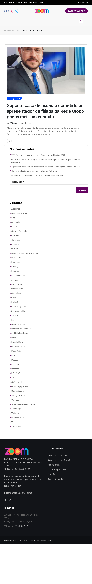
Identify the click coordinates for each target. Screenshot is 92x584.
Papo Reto (16, 351)
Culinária (15, 244)
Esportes (15, 271)
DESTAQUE (16, 257)
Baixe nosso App (14, 2)
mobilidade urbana (19, 333)
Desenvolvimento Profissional (24, 253)
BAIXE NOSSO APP (76, 11)
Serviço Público (18, 395)
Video (13, 422)
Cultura (14, 249)
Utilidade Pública (18, 417)
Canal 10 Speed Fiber (57, 469)
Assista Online (27, 2)
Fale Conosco (39, 2)
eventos (14, 280)
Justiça (14, 315)
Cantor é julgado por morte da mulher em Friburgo (34, 171)
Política (14, 360)
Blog (10, 99)
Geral (18, 99)
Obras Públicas (18, 346)
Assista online (53, 465)
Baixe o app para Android (59, 460)
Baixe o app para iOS (57, 455)
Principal (15, 364)
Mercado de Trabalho (21, 329)
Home (7, 30)
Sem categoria (17, 391)
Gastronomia (17, 289)
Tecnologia (16, 408)
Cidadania (15, 222)
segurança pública (19, 386)
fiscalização (16, 284)
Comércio (15, 240)
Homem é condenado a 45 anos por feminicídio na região (37, 175)
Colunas (15, 235)
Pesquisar (17, 182)
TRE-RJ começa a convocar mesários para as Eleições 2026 (38, 155)
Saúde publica (17, 382)
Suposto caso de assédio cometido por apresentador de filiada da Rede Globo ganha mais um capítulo (46, 111)
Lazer (13, 320)
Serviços (15, 400)
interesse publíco (19, 311)
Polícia (14, 355)
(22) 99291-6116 (22, 526)
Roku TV (51, 474)
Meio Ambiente (18, 324)
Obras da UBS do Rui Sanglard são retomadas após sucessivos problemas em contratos (46, 161)
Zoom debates (17, 426)
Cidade (14, 226)
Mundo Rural (17, 342)
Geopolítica (16, 293)
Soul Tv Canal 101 (55, 479)
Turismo (15, 413)
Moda (13, 337)
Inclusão (15, 302)
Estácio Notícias (18, 275)
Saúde (14, 377)
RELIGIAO (15, 373)
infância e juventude (20, 306)
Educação (15, 266)
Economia (15, 262)
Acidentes (15, 209)
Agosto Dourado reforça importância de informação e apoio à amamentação (45, 166)
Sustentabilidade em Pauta (23, 404)
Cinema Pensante (19, 231)
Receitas (15, 368)
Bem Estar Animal (19, 213)
